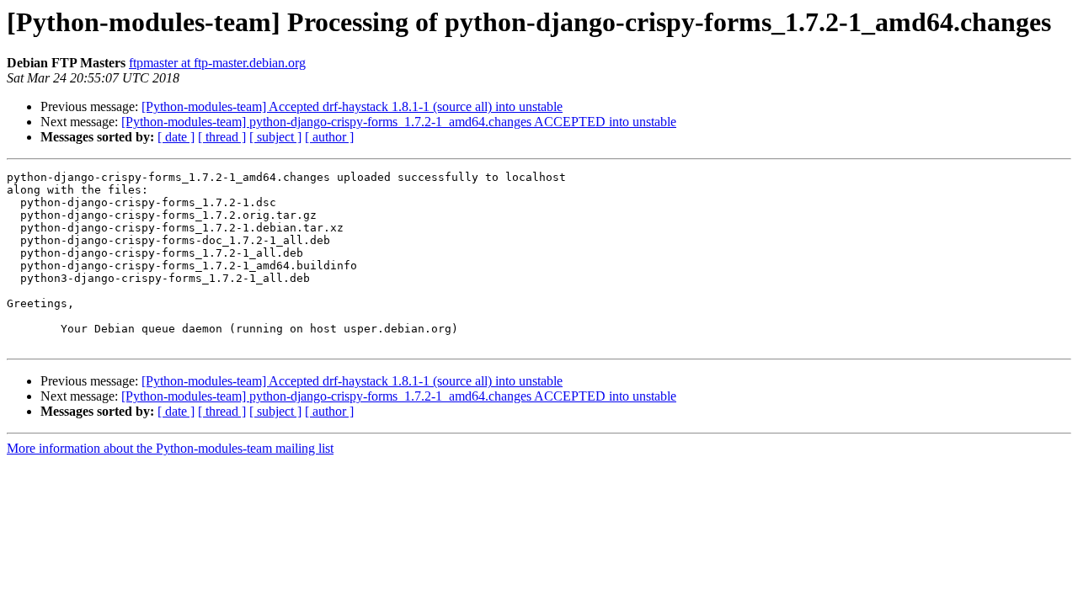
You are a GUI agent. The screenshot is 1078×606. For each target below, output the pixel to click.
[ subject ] (275, 137)
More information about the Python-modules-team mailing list (170, 448)
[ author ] (329, 137)
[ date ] (176, 137)
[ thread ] (222, 137)
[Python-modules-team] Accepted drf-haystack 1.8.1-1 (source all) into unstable (352, 106)
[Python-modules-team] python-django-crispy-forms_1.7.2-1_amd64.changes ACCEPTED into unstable (398, 121)
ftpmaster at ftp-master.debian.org (217, 63)
